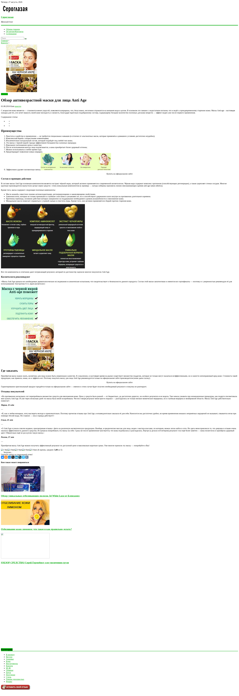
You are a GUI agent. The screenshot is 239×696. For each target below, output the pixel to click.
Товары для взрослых (15, 679)
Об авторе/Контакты (14, 31)
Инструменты (12, 664)
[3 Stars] (18, 450)
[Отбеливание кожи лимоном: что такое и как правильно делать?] (25, 524)
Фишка (9, 681)
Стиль (8, 677)
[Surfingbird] (23, 457)
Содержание (11, 34)
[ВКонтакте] (2, 457)
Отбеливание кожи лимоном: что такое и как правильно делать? (36, 529)
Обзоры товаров (13, 29)
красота (18, 106)
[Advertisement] (19, 608)
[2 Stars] (11, 450)
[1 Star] (4, 450)
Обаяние (9, 670)
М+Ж (8, 668)
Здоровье (10, 659)
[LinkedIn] (16, 457)
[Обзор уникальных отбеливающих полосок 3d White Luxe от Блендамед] (23, 491)
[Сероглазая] (15, 12)
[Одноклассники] (5, 457)
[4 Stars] (26, 450)
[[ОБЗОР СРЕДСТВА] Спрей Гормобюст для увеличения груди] (25, 558)
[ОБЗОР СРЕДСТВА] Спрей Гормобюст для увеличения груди (35, 562)
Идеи (8, 661)
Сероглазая (7, 17)
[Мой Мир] (9, 457)
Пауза (8, 672)
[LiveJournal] (19, 457)
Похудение (10, 675)
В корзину (10, 655)
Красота (4, 94)
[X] (12, 457)
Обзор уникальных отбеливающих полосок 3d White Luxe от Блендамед (40, 496)
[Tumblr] (26, 457)
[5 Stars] (33, 450)
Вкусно (9, 657)
